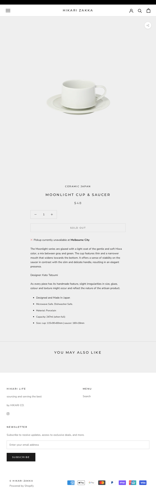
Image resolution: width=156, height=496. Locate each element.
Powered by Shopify (22, 486)
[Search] (140, 11)
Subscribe (21, 457)
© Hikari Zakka (21, 480)
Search (87, 396)
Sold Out (78, 227)
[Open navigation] (8, 10)
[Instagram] (8, 413)
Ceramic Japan (78, 186)
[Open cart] (148, 10)
